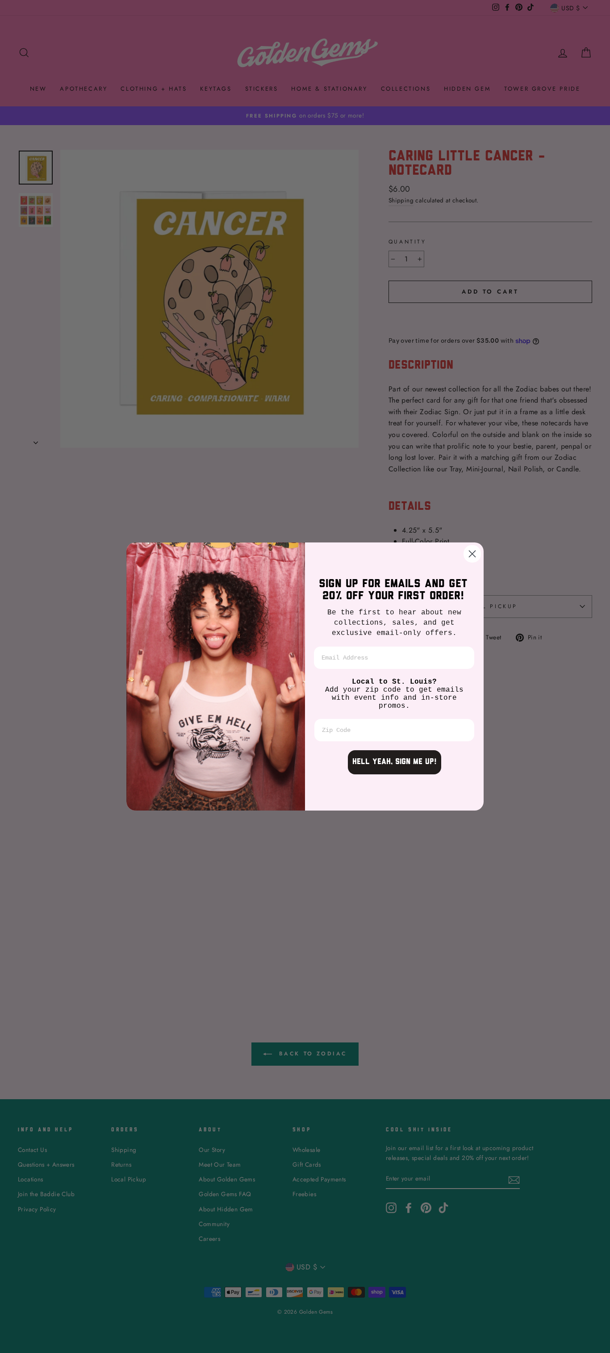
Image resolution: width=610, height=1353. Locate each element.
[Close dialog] (472, 554)
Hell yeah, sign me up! (394, 762)
